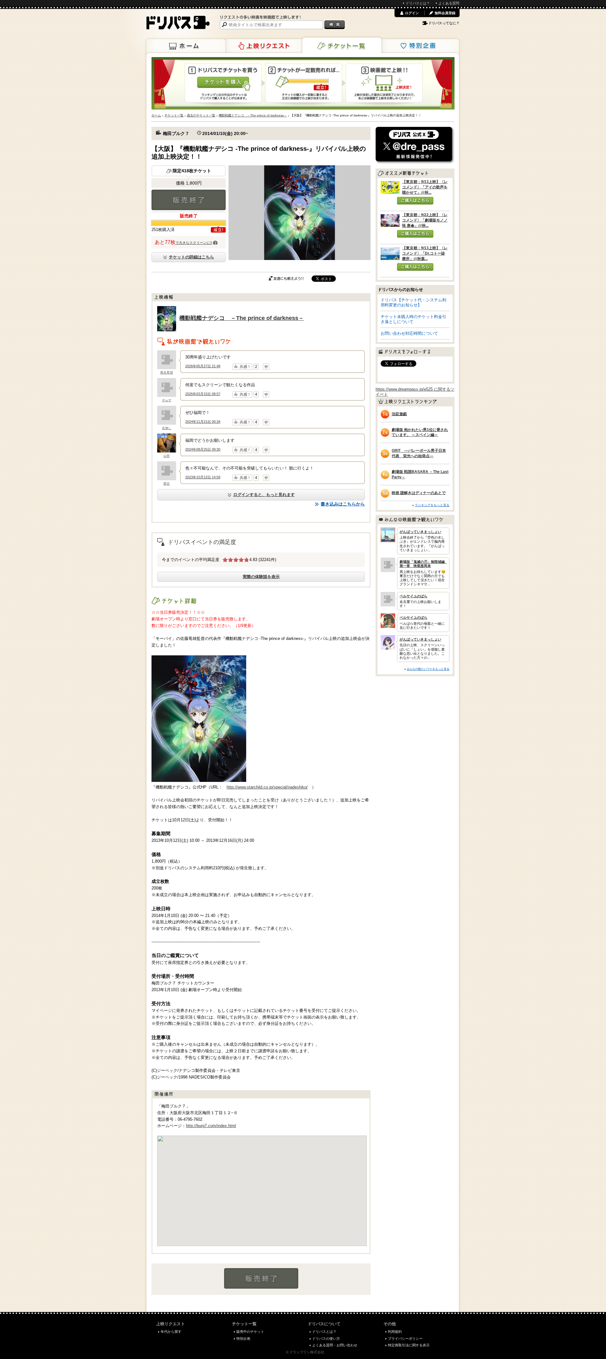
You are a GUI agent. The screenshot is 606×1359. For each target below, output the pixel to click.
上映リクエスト (264, 46)
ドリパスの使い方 (326, 1338)
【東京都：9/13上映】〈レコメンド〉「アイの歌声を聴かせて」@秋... (425, 187)
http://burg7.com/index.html (211, 1125)
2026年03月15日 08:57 (202, 394)
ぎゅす (166, 400)
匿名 (166, 483)
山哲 (166, 456)
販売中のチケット (250, 1331)
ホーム (186, 46)
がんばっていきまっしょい (420, 532)
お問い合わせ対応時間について (409, 333)
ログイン (412, 13)
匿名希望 (166, 372)
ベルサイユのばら (413, 596)
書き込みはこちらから (343, 503)
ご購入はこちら (415, 200)
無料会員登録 (445, 13)
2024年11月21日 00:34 (202, 421)
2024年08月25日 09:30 (202, 449)
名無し (166, 428)
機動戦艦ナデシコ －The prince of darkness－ (241, 318)
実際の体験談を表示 (261, 576)
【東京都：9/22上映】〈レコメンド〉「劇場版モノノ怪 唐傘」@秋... (425, 220)
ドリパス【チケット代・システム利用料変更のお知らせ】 (413, 302)
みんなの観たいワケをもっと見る (428, 669)
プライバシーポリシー (405, 1338)
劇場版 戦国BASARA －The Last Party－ (420, 474)
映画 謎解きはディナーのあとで (419, 493)
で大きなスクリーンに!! (193, 243)
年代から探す (171, 1331)
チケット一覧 (342, 45)
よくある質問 (448, 3)
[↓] (266, 366)
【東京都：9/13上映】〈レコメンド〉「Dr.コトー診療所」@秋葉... (425, 253)
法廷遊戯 (399, 414)
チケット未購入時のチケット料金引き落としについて (413, 319)
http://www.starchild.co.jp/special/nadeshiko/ (267, 787)
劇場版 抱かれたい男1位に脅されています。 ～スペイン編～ (420, 432)
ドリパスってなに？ (444, 23)
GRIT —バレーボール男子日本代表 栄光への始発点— (419, 453)
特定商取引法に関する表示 (409, 1345)
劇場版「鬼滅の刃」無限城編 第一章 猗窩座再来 (423, 564)
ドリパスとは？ (418, 3)
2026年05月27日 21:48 (202, 366)
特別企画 (419, 46)
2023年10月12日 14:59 (202, 477)
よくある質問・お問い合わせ (334, 1345)
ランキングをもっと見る (432, 505)
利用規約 (395, 1331)
